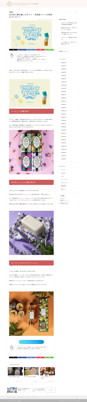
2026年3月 (63, 72)
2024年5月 (63, 130)
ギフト (62, 176)
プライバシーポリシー (12, 400)
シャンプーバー (64, 179)
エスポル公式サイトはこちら (31, 342)
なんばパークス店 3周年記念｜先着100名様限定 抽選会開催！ (68, 23)
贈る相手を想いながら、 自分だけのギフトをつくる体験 (69, 28)
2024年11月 (64, 114)
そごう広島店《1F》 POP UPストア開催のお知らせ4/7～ (69, 43)
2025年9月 (63, 88)
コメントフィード (65, 202)
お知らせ (63, 173)
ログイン (63, 198)
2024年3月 (63, 136)
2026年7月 (63, 65)
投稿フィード (64, 200)
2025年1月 (63, 107)
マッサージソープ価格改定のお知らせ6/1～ (69, 38)
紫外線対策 (63, 185)
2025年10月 (64, 85)
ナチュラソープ (22, 198)
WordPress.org (64, 203)
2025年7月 (63, 94)
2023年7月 (63, 155)
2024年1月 (63, 142)
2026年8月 (63, 62)
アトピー (63, 169)
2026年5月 (63, 69)
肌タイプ (63, 189)
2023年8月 (63, 152)
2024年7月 (63, 123)
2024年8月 (63, 120)
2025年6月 (63, 98)
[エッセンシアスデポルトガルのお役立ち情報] (22, 6)
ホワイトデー (64, 182)
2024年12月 (64, 110)
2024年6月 (63, 126)
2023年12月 (64, 146)
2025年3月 (63, 104)
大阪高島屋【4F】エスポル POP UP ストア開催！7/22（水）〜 (69, 33)
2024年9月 (63, 117)
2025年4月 (63, 101)
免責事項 (19, 400)
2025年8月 (63, 91)
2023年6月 (63, 158)
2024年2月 (63, 139)
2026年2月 (63, 75)
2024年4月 (63, 133)
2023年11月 (64, 149)
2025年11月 (64, 81)
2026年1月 (63, 78)
